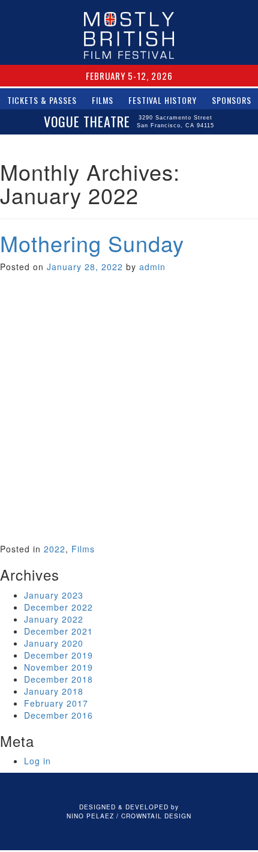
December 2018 (58, 679)
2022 (54, 549)
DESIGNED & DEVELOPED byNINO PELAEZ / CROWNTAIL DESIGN (129, 811)
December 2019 (58, 655)
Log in (37, 761)
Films (83, 549)
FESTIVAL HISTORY (162, 100)
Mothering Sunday (92, 243)
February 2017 (56, 703)
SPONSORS (231, 100)
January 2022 (53, 619)
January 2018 (53, 691)
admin (152, 267)
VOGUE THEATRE (129, 121)
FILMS (102, 100)
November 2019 (58, 667)
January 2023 (53, 595)
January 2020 (53, 643)
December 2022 (58, 607)
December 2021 (58, 631)
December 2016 (58, 715)
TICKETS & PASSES (42, 100)
